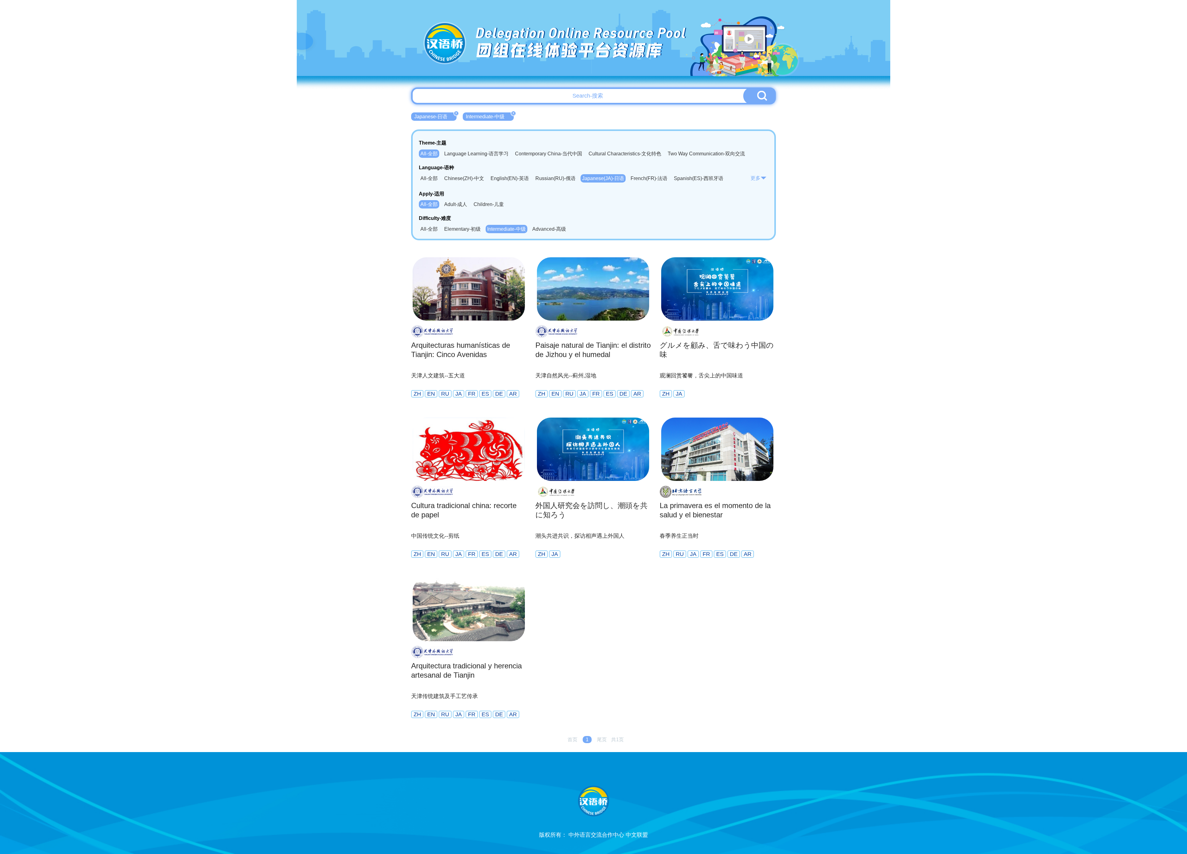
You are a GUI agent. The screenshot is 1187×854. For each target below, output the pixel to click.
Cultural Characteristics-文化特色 (625, 153)
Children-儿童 (489, 204)
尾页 (602, 739)
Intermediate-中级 (490, 115)
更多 (755, 178)
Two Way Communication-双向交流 (706, 153)
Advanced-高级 (549, 229)
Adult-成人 (455, 204)
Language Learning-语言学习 (476, 153)
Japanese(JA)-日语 (603, 178)
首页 (572, 739)
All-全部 (429, 153)
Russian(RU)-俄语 (555, 178)
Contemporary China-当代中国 (548, 153)
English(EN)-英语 (510, 178)
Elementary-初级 (462, 229)
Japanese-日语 (435, 115)
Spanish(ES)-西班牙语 (698, 178)
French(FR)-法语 (649, 178)
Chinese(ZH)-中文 (464, 178)
